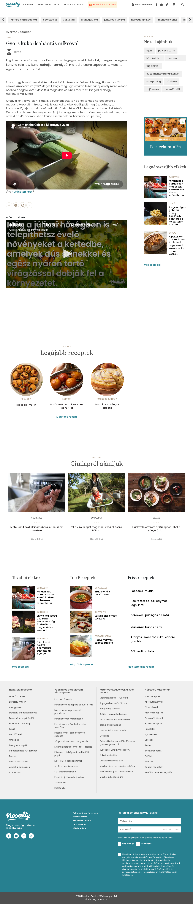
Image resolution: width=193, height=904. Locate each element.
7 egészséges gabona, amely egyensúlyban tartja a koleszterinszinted (177, 216)
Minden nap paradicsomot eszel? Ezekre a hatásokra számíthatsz (176, 188)
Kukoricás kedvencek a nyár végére (117, 691)
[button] (66, 253)
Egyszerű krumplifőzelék (21, 718)
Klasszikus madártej (19, 723)
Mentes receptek (154, 712)
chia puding (153, 81)
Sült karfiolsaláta (142, 651)
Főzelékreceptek (153, 723)
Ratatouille (60, 787)
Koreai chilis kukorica (110, 724)
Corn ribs (104, 735)
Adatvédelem (80, 816)
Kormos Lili (156, 539)
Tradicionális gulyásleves (103, 593)
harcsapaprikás (141, 19)
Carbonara (15, 772)
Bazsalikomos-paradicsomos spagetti (69, 734)
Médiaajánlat (80, 828)
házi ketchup (154, 58)
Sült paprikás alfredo (65, 771)
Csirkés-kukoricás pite (111, 760)
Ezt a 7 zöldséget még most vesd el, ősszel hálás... (96, 528)
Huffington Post (22, 192)
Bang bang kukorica (110, 708)
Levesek (149, 739)
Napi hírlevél (128, 843)
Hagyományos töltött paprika (104, 641)
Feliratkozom (171, 829)
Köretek (149, 761)
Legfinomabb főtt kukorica (114, 697)
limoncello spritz (167, 19)
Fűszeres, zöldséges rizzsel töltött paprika (71, 754)
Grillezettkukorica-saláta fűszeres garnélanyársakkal (117, 743)
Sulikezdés (174, 177)
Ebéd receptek (152, 696)
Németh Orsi (36, 539)
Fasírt (12, 729)
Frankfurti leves (17, 696)
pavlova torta (166, 50)
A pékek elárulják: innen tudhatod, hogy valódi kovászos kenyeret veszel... (177, 245)
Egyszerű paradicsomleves (23, 712)
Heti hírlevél (146, 843)
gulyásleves (101, 587)
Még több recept (66, 417)
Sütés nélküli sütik (154, 718)
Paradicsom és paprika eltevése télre (73, 704)
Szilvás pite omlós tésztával (106, 617)
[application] (66, 254)
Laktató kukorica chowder (113, 730)
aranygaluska (89, 19)
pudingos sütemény (107, 399)
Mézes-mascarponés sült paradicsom (67, 712)
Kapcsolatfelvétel (82, 820)
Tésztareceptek (153, 750)
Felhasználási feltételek (85, 813)
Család (172, 203)
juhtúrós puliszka (114, 19)
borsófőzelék (172, 89)
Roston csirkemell (18, 761)
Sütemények (151, 707)
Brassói (12, 756)
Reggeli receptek (154, 767)
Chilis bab (14, 739)
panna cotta (175, 58)
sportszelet (50, 19)
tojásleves (152, 89)
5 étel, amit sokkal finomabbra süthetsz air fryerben (36, 528)
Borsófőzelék (15, 734)
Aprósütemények (154, 701)
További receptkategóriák (158, 772)
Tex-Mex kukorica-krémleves (115, 719)
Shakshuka (60, 782)
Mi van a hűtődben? (74, 4)
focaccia (26, 399)
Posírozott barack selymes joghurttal (66, 406)
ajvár (149, 50)
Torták (148, 745)
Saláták (149, 756)
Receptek (28, 4)
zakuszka (69, 19)
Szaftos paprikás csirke (66, 766)
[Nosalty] (13, 4)
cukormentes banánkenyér (162, 73)
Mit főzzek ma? (53, 4)
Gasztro (11, 32)
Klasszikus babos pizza (146, 627)
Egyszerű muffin (17, 701)
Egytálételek (151, 734)
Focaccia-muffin (26, 405)
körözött (171, 81)
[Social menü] (162, 4)
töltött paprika (103, 636)
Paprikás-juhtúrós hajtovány (69, 777)
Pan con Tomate (63, 699)
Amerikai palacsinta (19, 767)
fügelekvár (152, 66)
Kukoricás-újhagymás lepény (115, 749)
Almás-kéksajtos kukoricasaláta (116, 771)
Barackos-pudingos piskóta (107, 406)
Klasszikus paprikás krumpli (68, 760)
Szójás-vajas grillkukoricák (113, 714)
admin (17, 52)
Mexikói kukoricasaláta (111, 776)
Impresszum (79, 824)
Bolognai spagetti (18, 745)
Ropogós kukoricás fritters (113, 703)
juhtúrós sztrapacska (24, 19)
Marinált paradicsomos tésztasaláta (73, 746)
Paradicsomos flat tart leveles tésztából (70, 726)
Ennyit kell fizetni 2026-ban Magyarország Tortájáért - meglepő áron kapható (47, 623)
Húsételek (150, 729)
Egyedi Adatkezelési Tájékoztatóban (140, 872)
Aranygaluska (16, 707)
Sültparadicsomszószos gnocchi (71, 741)
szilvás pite (100, 612)
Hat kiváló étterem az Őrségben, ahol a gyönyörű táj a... (156, 528)
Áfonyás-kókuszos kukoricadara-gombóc (154, 639)
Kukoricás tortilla (108, 755)
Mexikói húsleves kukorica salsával (117, 766)
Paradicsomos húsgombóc (23, 750)
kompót (66, 399)
